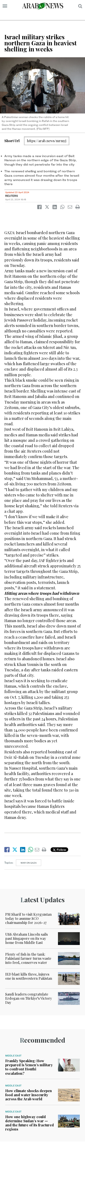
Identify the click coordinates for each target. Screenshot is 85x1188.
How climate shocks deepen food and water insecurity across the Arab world (28, 1094)
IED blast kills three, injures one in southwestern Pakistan (28, 976)
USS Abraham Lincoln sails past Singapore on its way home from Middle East (26, 938)
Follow (61, 849)
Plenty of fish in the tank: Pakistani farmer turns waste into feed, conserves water (28, 958)
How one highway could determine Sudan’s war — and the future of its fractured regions (29, 1123)
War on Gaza (28, 862)
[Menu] (5, 6)
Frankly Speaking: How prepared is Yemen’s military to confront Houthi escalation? (29, 1067)
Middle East (13, 1055)
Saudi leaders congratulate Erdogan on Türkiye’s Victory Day (28, 998)
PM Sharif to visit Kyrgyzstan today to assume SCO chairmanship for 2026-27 (28, 918)
